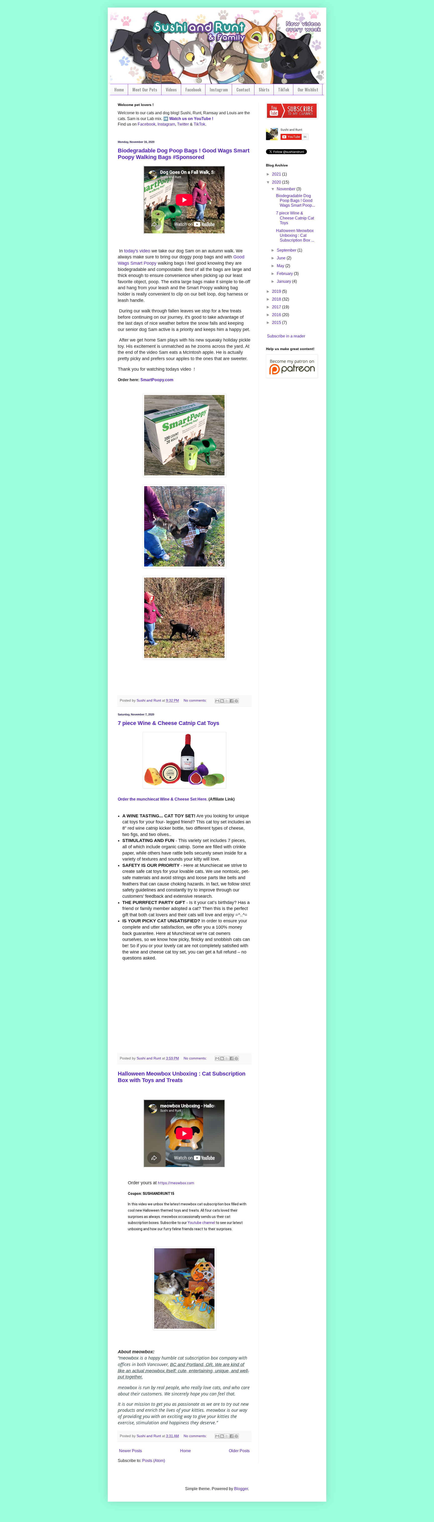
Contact (243, 90)
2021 (277, 174)
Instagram (219, 90)
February (285, 273)
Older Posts (239, 1451)
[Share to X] (226, 700)
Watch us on (181, 119)
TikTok (283, 90)
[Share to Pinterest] (236, 700)
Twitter (183, 124)
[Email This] (217, 700)
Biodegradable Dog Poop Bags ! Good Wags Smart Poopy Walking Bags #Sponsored (183, 153)
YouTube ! (203, 119)
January (284, 281)
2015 (277, 322)
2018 (277, 299)
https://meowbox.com (176, 1183)
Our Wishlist (308, 90)
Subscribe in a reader (286, 336)
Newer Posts (130, 1451)
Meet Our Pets (144, 90)
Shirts (264, 90)
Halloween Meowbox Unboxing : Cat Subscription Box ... (295, 235)
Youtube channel (201, 1223)
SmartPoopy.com (157, 380)
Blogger (241, 1489)
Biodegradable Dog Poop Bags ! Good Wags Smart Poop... (295, 200)
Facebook (193, 90)
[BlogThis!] (222, 700)
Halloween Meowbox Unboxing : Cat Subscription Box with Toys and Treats (181, 1076)
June (282, 258)
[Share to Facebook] (231, 700)
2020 (277, 182)
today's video (137, 250)
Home (119, 90)
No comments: (196, 700)
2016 (277, 315)
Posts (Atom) (153, 1460)
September (287, 250)
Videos (171, 90)
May (281, 266)
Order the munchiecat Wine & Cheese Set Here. (162, 799)
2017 (277, 307)
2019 (277, 291)
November (286, 189)
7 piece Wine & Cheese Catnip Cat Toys (168, 723)
